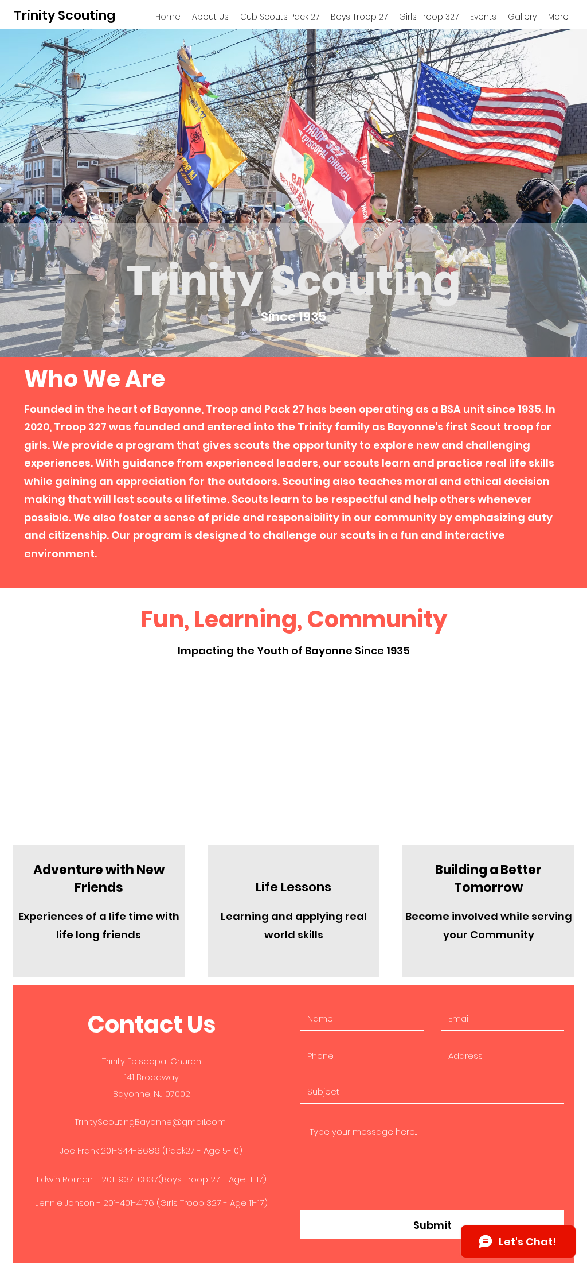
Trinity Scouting (64, 15)
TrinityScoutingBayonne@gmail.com (150, 1122)
